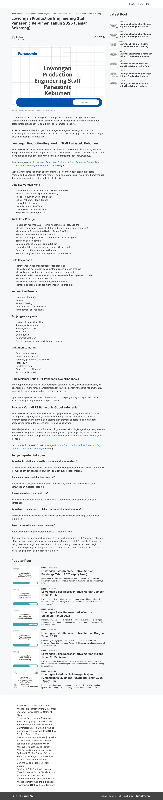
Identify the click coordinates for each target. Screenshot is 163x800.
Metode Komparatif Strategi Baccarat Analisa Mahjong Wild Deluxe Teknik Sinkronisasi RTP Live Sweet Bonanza (36, 781)
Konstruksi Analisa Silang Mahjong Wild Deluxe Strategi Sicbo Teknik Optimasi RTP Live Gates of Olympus (35, 750)
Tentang (103, 796)
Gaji (148, 4)
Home (13, 13)
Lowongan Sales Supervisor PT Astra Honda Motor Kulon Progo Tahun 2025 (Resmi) (135, 66)
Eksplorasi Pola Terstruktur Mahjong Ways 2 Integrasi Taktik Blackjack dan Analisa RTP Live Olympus (36, 772)
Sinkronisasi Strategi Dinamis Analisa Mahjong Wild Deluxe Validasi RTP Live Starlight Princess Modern (36, 731)
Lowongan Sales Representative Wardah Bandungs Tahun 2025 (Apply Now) (67, 572)
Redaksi (19, 37)
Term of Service (143, 796)
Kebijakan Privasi (125, 796)
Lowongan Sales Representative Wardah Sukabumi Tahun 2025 (67, 614)
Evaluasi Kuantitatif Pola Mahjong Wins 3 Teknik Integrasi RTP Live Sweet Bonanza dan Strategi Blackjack (36, 740)
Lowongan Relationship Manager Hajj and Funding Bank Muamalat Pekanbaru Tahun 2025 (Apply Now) (72, 678)
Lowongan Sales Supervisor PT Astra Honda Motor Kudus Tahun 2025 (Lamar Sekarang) (134, 86)
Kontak (112, 796)
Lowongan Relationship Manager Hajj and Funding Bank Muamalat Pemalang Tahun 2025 (135, 26)
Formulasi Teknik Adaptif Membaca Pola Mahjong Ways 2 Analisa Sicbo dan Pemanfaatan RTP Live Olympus (35, 721)
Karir (140, 4)
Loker (132, 4)
